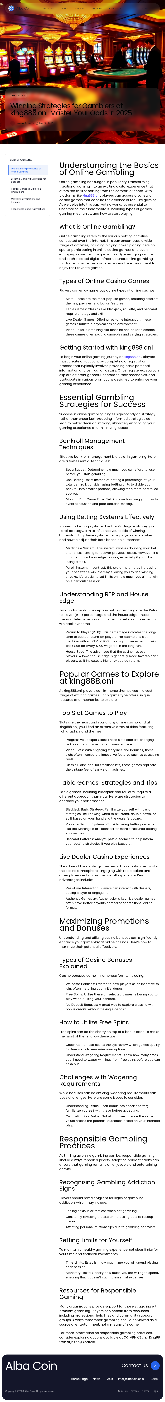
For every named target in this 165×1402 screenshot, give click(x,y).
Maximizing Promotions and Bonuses (25, 200)
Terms (145, 1391)
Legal (155, 1391)
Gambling (18, 95)
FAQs (109, 1379)
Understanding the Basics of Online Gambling (26, 170)
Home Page (79, 1379)
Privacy (135, 1391)
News (97, 1379)
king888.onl (91, 195)
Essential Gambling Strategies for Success (28, 180)
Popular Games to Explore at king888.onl (26, 190)
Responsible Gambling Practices (28, 209)
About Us (123, 1391)
